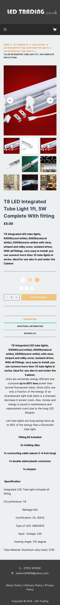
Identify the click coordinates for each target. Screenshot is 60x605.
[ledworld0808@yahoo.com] (12, 573)
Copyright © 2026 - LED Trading (30, 601)
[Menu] (5, 29)
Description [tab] (30, 319)
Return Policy (14, 585)
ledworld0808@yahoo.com (32, 573)
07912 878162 (32, 568)
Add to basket (39, 297)
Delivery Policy (33, 585)
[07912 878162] (20, 568)
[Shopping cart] (54, 29)
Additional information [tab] (30, 326)
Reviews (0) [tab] (30, 333)
